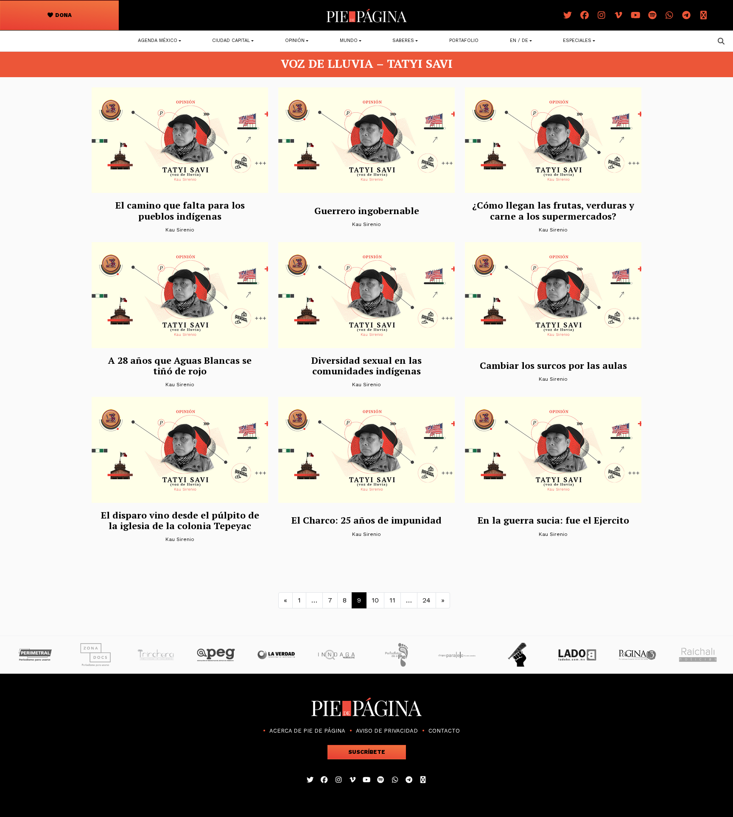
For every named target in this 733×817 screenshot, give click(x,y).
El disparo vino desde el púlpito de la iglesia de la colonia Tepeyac (180, 520)
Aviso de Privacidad (387, 731)
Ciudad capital (231, 40)
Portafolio (463, 40)
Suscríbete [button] (366, 752)
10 (375, 600)
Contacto (444, 731)
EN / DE (519, 40)
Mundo (349, 40)
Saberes (403, 40)
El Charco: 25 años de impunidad (366, 520)
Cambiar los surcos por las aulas (553, 365)
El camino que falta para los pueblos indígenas (180, 210)
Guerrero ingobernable (366, 210)
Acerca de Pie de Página (307, 731)
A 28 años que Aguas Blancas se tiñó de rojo (180, 365)
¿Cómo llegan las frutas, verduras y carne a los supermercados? (553, 210)
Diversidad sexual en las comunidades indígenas (366, 365)
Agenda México (157, 40)
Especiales (577, 40)
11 (392, 600)
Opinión (295, 40)
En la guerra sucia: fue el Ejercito (553, 520)
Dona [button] (63, 15)
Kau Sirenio (179, 230)
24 (426, 600)
